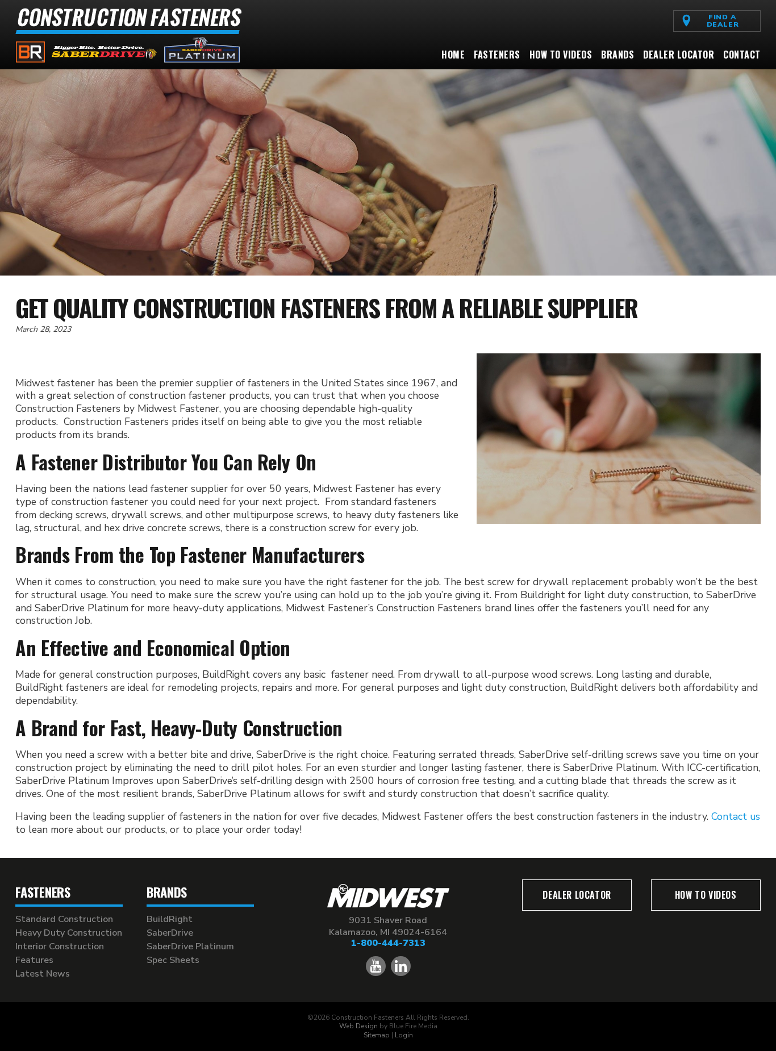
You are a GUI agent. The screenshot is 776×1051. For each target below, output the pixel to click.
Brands (617, 54)
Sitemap (377, 1035)
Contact (742, 54)
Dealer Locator (678, 54)
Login (404, 1035)
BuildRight (170, 919)
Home (453, 54)
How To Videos (561, 54)
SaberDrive (170, 933)
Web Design (358, 1026)
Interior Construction (59, 946)
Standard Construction (64, 919)
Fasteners (497, 54)
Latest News (42, 973)
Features (34, 960)
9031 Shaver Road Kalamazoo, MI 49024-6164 (388, 926)
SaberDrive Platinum (190, 946)
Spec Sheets (173, 960)
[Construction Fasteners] (129, 59)
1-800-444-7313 (388, 943)
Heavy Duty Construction (68, 933)
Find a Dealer (723, 20)
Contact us (735, 816)
